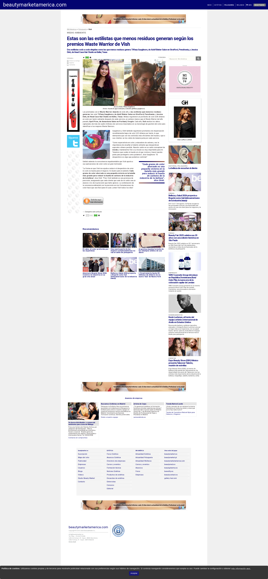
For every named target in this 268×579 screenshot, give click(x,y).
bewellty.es (168, 471)
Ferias (171, 193)
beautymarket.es (170, 454)
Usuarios (81, 468)
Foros (138, 471)
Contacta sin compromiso (78, 438)
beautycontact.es (171, 475)
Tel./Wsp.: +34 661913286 (77, 536)
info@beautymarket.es (76, 534)
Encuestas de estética (115, 478)
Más (250, 5)
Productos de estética (115, 475)
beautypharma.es (171, 468)
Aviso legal (72, 541)
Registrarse (259, 5)
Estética (218, 5)
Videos (81, 475)
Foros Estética (112, 454)
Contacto (81, 482)
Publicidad (82, 461)
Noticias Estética (113, 471)
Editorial (110, 488)
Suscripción (82, 454)
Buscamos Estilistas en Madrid (113, 404)
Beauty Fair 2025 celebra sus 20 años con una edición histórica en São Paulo (184, 238)
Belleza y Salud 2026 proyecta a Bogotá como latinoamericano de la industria (184, 198)
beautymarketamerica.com (35, 5)
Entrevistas (111, 482)
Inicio (209, 5)
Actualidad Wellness (144, 461)
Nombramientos (176, 315)
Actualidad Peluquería (144, 457)
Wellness (240, 5)
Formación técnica (114, 468)
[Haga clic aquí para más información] (93, 204)
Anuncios (139, 468)
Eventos (172, 358)
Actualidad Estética (143, 454)
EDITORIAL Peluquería (178, 166)
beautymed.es (169, 464)
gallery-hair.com (170, 478)
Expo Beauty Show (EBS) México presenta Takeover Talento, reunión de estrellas (183, 363)
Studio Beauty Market (86, 478)
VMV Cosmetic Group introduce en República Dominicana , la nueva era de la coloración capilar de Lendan (183, 279)
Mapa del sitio (83, 457)
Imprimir (71, 63)
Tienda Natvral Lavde (174, 404)
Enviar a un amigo (74, 61)
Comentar (72, 65)
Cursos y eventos (113, 464)
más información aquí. (241, 568)
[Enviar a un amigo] (89, 216)
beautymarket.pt (170, 457)
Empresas (173, 273)
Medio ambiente (76, 33)
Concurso (110, 485)
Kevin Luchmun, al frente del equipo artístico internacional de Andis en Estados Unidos (183, 319)
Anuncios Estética (114, 457)
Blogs (80, 471)
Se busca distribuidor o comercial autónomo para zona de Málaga (81, 423)
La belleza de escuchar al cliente (183, 168)
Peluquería (229, 5)
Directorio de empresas (116, 461)
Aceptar (134, 573)
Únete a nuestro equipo (109, 417)
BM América (71, 29)
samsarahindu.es (140, 417)
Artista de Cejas (140, 404)
